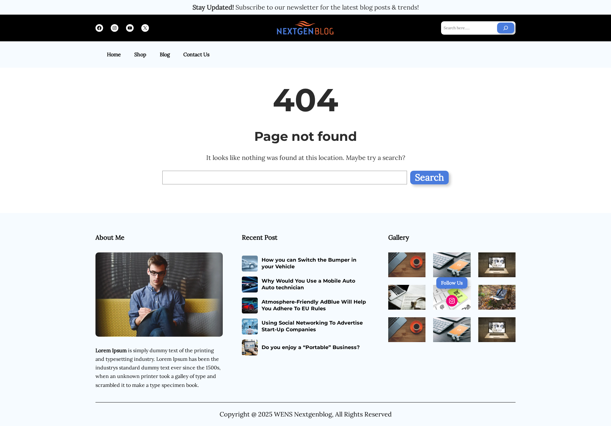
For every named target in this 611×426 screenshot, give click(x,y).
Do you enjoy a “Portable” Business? (311, 347)
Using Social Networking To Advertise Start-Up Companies (312, 326)
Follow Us (452, 283)
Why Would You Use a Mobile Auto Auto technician (308, 284)
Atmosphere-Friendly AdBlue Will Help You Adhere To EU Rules (314, 305)
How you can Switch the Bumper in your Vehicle (309, 263)
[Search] (505, 28)
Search (429, 177)
